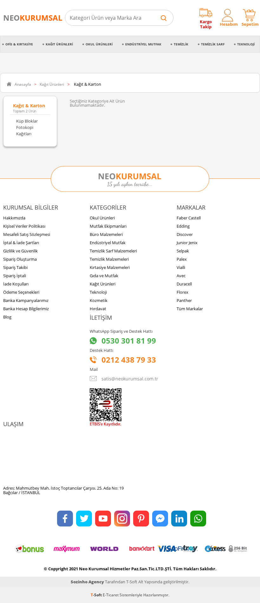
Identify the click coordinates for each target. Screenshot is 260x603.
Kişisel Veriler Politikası (24, 226)
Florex (182, 292)
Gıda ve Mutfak (104, 275)
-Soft (97, 595)
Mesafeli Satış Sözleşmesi (26, 234)
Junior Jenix (187, 242)
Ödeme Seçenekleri (21, 292)
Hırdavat (98, 308)
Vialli (181, 267)
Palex (182, 259)
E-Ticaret (111, 595)
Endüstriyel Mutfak (143, 44)
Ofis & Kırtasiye (19, 44)
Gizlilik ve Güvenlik (20, 250)
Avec (181, 275)
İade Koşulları (16, 283)
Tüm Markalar (190, 308)
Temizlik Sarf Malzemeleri (113, 250)
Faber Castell (189, 217)
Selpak (183, 250)
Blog (7, 316)
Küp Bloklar (27, 121)
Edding (183, 226)
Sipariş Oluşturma (20, 259)
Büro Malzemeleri (106, 234)
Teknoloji (246, 44)
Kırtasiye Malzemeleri (110, 267)
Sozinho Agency (87, 582)
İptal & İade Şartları (21, 242)
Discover (185, 234)
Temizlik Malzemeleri (109, 259)
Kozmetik (98, 300)
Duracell (184, 283)
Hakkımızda (14, 217)
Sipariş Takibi (15, 267)
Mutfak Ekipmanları (108, 226)
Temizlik (181, 44)
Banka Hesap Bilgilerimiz (26, 308)
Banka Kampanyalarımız (26, 300)
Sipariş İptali (14, 275)
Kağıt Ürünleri (59, 44)
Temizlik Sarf (212, 44)
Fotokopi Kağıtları (24, 130)
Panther (184, 300)
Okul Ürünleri (99, 44)
